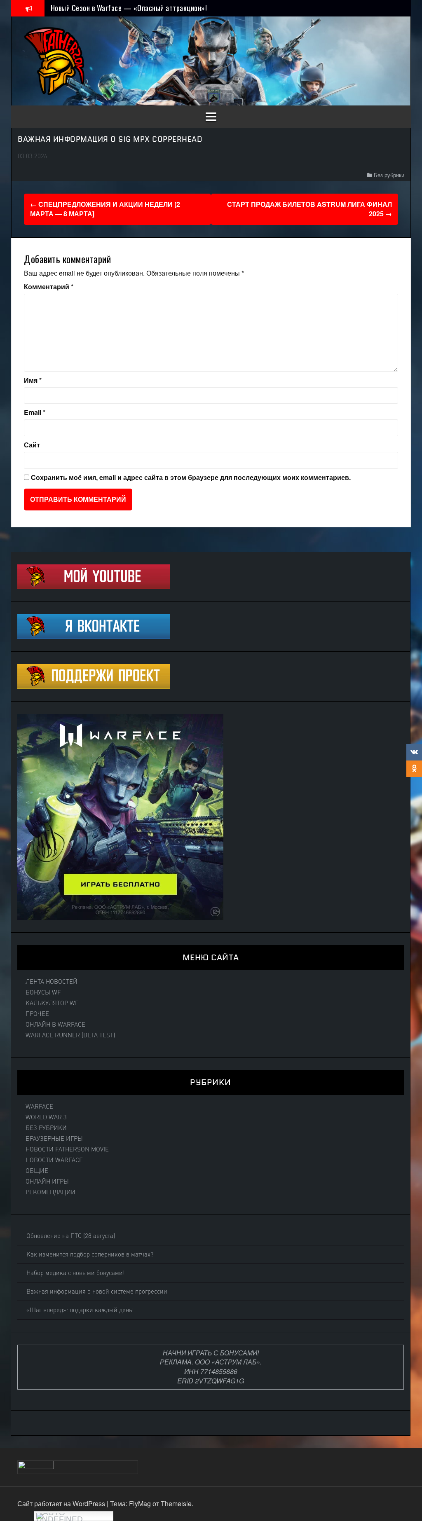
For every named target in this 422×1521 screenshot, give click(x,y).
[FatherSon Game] (55, 60)
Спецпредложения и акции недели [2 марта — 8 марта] (105, 208)
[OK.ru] (414, 768)
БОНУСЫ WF (43, 992)
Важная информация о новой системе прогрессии (96, 1291)
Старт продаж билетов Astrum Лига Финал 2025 (309, 208)
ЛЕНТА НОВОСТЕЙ (51, 981)
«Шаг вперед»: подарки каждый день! (80, 1310)
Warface (39, 1106)
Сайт (32, 444)
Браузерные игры (54, 1138)
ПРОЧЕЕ (37, 1014)
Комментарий (48, 286)
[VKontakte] (414, 752)
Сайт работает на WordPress (62, 1503)
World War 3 (46, 1117)
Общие (37, 1171)
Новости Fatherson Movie (67, 1149)
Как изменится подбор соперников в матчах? (89, 1254)
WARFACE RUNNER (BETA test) (70, 1035)
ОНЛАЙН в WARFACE (55, 1024)
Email (34, 412)
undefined (59, 1518)
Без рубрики (389, 175)
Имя (33, 380)
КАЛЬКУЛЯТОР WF (52, 1003)
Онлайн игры (47, 1181)
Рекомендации (50, 1192)
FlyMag (140, 1503)
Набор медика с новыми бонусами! (75, 1273)
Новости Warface (54, 1160)
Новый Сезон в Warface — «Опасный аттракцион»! (129, 7)
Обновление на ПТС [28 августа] (70, 1236)
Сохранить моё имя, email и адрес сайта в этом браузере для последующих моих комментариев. (191, 477)
